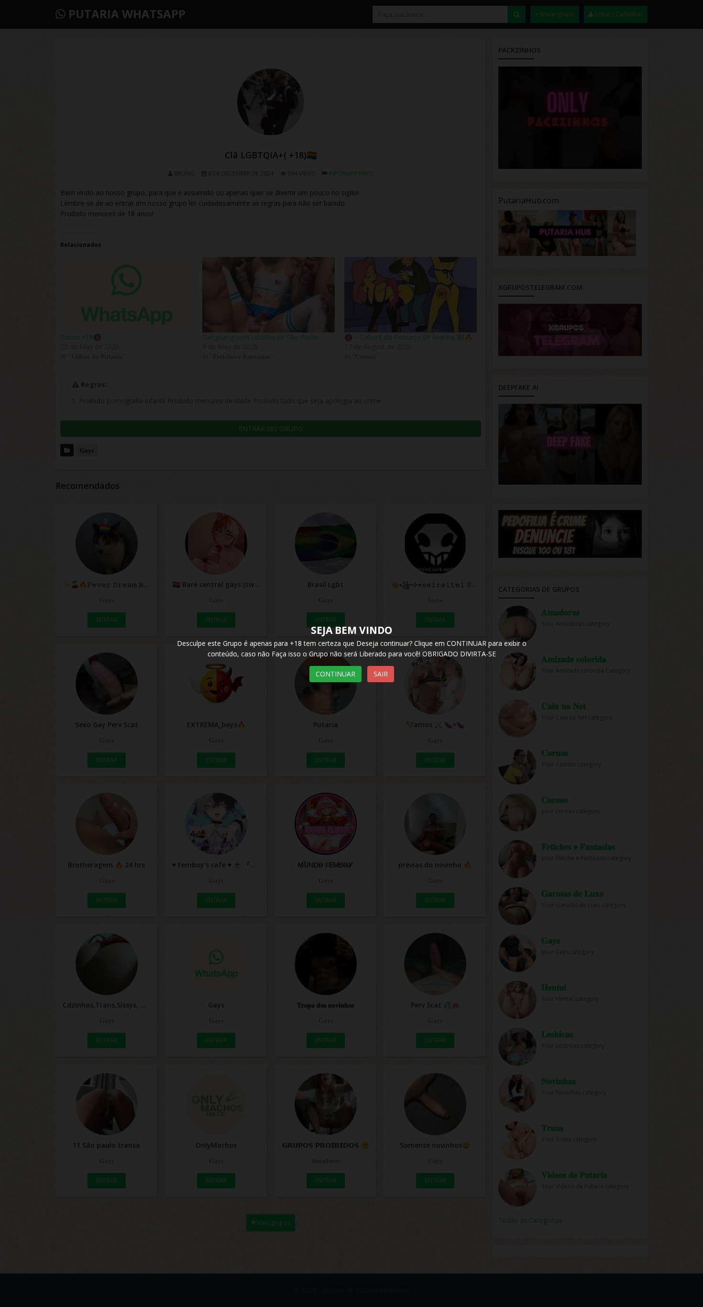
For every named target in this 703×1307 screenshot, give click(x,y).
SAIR (380, 673)
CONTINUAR (335, 673)
